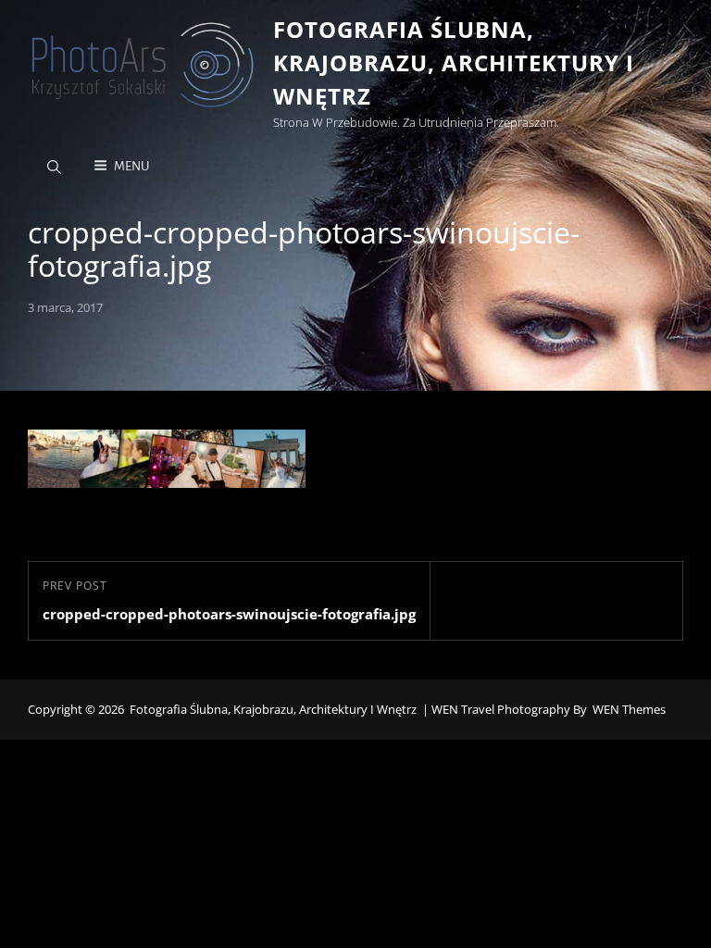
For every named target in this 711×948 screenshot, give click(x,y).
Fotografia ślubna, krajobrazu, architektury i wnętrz (453, 62)
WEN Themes (629, 709)
